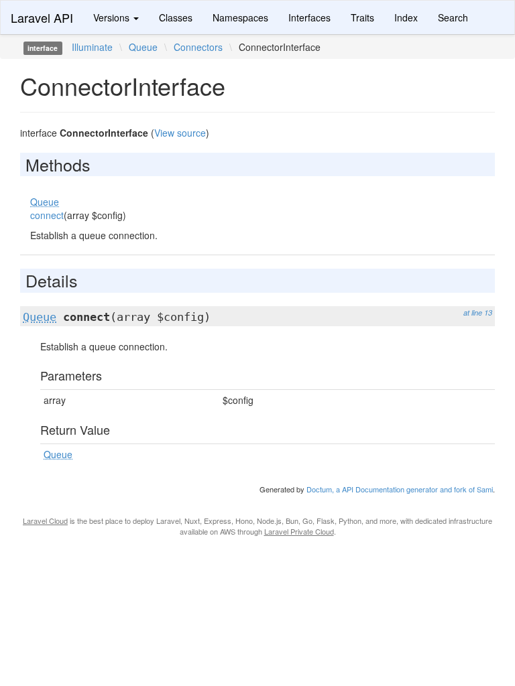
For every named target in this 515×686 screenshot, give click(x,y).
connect (47, 215)
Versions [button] (112, 17)
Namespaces (240, 17)
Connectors (198, 47)
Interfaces (309, 17)
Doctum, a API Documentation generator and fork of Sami (399, 489)
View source (180, 132)
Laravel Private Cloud (299, 531)
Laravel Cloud (45, 520)
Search (453, 17)
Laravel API (42, 17)
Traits (362, 17)
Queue (143, 47)
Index (406, 17)
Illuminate (92, 47)
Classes (175, 17)
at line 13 (477, 312)
